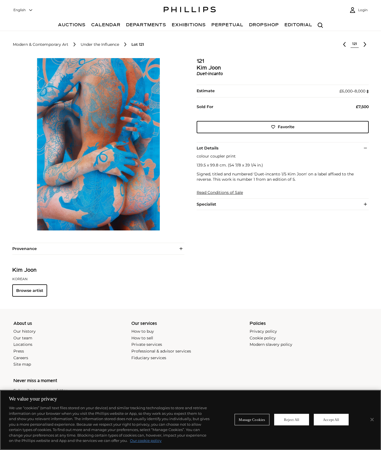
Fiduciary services (148, 357)
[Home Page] (190, 10)
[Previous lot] (344, 44)
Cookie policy (263, 338)
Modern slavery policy (271, 344)
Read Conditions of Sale (220, 192)
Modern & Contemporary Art (40, 44)
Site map (22, 364)
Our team (22, 338)
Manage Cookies (252, 419)
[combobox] (23, 10)
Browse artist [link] (29, 290)
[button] (96, 144)
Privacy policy (263, 331)
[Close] (372, 419)
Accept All (331, 419)
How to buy (142, 331)
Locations (22, 344)
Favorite (286, 126)
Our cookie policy (145, 440)
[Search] (320, 25)
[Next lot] (365, 44)
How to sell (142, 338)
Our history (24, 331)
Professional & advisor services (161, 351)
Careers (20, 357)
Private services (146, 344)
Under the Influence (100, 44)
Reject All (291, 419)
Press (18, 351)
